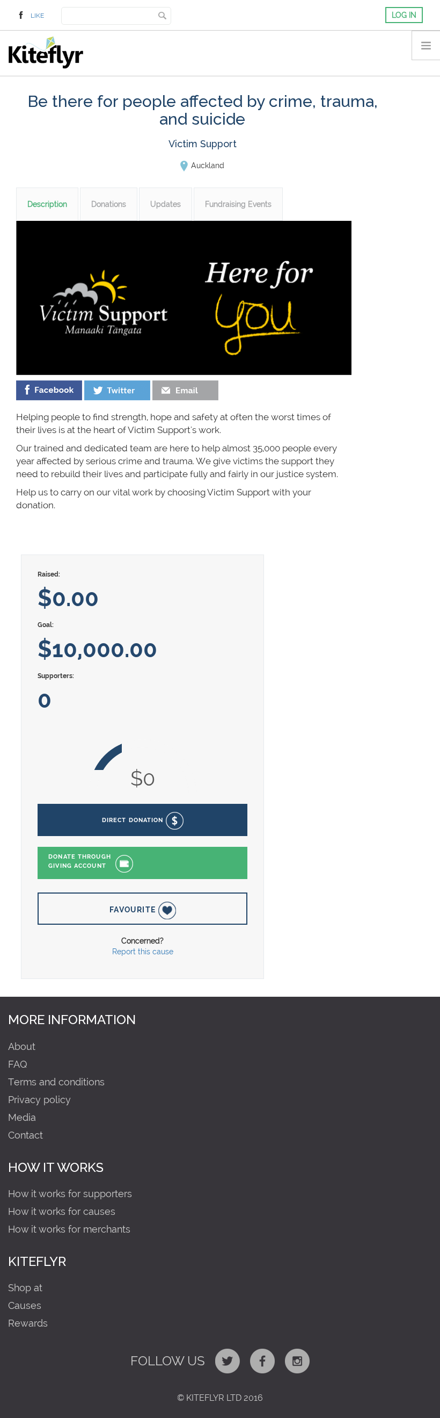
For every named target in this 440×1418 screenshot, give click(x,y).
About (21, 1046)
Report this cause (142, 951)
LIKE (37, 15)
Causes (24, 1305)
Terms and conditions (56, 1082)
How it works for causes (61, 1211)
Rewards (28, 1323)
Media (22, 1117)
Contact (25, 1135)
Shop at (25, 1287)
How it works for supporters (70, 1193)
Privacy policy (39, 1099)
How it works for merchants (69, 1229)
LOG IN (404, 15)
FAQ (17, 1064)
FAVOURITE (133, 909)
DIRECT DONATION (134, 820)
